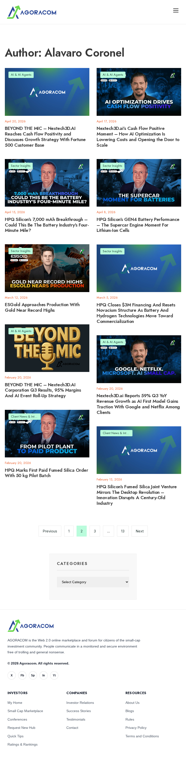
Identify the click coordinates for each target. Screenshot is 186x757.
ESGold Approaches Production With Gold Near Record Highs (42, 307)
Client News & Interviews (27, 416)
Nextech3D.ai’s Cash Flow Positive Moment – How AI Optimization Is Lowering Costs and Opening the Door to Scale (138, 136)
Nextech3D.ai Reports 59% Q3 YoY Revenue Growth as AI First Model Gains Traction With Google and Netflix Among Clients (138, 404)
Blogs (129, 711)
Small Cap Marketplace (25, 711)
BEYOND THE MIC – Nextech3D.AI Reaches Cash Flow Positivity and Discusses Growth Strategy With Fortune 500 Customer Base (45, 136)
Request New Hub (21, 728)
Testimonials (75, 719)
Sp (33, 675)
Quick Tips (15, 736)
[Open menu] (175, 10)
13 (122, 531)
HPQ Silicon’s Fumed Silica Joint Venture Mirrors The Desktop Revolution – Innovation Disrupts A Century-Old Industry (137, 494)
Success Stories (78, 711)
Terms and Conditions (142, 736)
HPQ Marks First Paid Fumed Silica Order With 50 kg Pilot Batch (46, 473)
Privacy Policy (136, 728)
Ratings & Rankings (23, 744)
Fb (22, 675)
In (43, 675)
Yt (54, 675)
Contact (72, 728)
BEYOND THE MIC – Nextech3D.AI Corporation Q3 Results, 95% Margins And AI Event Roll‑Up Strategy (43, 390)
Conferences (17, 719)
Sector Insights (20, 165)
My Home (15, 703)
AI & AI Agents (21, 74)
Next (140, 531)
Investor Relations (80, 703)
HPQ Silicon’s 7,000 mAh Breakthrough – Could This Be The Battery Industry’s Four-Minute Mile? (47, 225)
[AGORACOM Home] (31, 625)
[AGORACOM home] (31, 12)
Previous (50, 531)
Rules (129, 719)
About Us (132, 703)
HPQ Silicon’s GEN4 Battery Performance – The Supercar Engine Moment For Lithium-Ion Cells (138, 225)
